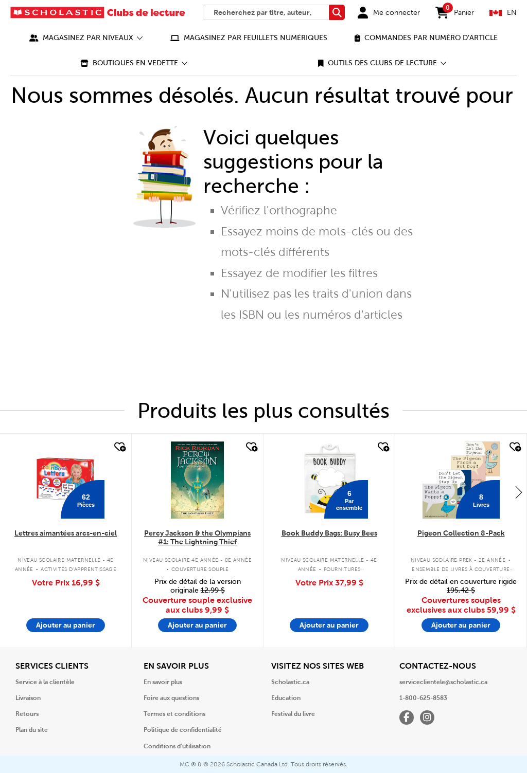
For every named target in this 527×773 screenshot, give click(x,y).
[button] (86, 38)
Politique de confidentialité (183, 729)
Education (286, 698)
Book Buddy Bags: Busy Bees (329, 533)
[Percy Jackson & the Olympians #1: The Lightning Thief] (197, 480)
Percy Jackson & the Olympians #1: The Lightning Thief (197, 537)
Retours (27, 713)
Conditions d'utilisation (177, 746)
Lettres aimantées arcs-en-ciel (65, 533)
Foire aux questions (171, 698)
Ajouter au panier (65, 625)
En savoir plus (163, 682)
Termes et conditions (174, 713)
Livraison (28, 698)
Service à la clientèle (45, 682)
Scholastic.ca (290, 682)
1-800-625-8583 (423, 698)
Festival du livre (293, 713)
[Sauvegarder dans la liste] (119, 447)
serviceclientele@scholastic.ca (443, 682)
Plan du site (31, 729)
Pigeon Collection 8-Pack (461, 533)
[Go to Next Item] (519, 492)
